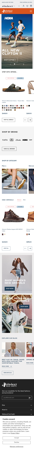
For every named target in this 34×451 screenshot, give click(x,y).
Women (19, 200)
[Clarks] (12, 140)
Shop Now (9, 288)
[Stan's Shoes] (7, 11)
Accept (16, 438)
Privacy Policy (15, 433)
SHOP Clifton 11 (10, 60)
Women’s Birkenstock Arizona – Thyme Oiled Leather (13, 101)
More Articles (8, 372)
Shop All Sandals (8, 119)
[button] (8, 6)
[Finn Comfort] (5, 140)
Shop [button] (3, 405)
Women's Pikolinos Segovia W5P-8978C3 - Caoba (12, 230)
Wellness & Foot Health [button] (8, 414)
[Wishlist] (27, 6)
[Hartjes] (25, 140)
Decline (16, 442)
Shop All (6, 248)
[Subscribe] (29, 398)
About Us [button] (4, 409)
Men (24, 200)
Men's (4, 166)
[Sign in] (24, 6)
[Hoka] (18, 140)
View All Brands (9, 148)
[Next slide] (23, 64)
